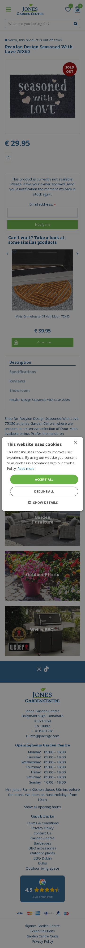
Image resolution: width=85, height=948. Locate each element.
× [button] (75, 442)
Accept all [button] (44, 479)
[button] (42, 502)
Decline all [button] (44, 491)
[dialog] (42, 474)
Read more (25, 468)
